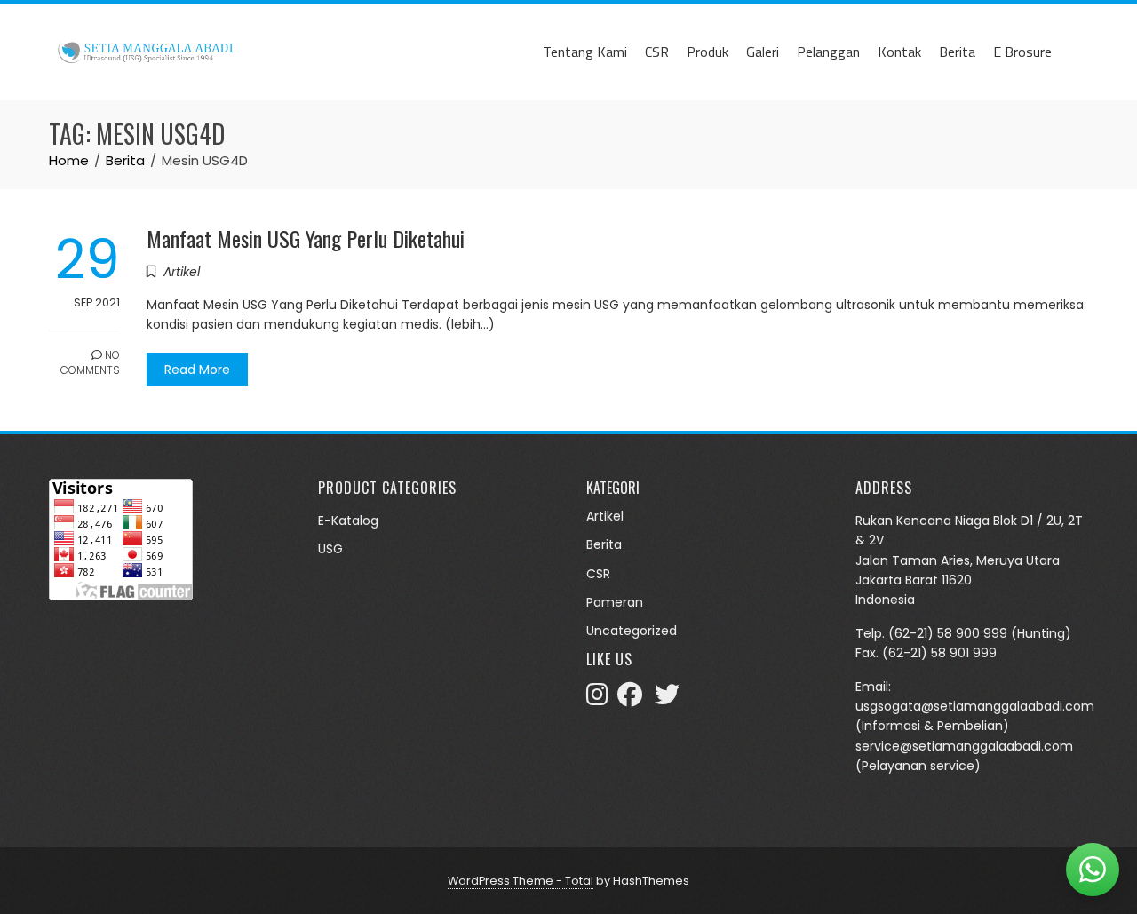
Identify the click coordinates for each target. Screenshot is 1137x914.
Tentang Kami (585, 51)
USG (330, 549)
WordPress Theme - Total (520, 880)
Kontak (899, 51)
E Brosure (1022, 51)
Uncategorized (631, 631)
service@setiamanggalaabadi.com (964, 746)
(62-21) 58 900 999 (947, 633)
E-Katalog (348, 520)
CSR (657, 51)
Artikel (181, 272)
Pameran (614, 602)
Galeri (762, 51)
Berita (957, 51)
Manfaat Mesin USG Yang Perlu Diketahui (306, 238)
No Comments (90, 362)
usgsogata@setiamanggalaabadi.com (974, 706)
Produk (707, 51)
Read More (197, 369)
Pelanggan (828, 51)
